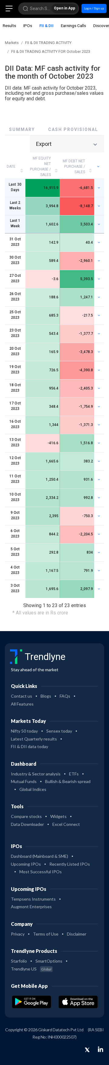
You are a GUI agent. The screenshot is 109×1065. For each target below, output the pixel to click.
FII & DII (46, 25)
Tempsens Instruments (33, 899)
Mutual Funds (24, 781)
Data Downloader (27, 824)
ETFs (74, 773)
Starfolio (19, 961)
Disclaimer (76, 933)
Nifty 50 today (24, 730)
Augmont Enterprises (31, 906)
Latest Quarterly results (34, 738)
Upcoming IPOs (26, 864)
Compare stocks (26, 816)
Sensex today (59, 730)
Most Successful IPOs (40, 871)
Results (9, 25)
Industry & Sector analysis (36, 773)
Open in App (64, 8)
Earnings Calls (73, 25)
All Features (22, 703)
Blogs (46, 696)
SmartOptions (48, 961)
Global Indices (32, 789)
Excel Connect (66, 824)
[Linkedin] (100, 1049)
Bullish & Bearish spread (68, 781)
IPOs (27, 25)
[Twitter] (87, 1050)
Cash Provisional (73, 129)
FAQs (65, 696)
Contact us (21, 696)
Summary (22, 129)
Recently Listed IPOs (69, 864)
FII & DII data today (29, 746)
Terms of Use (45, 933)
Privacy (18, 933)
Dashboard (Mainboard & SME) (39, 856)
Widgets (58, 816)
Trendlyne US (31, 968)
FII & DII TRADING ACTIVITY (48, 42)
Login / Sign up (94, 8)
